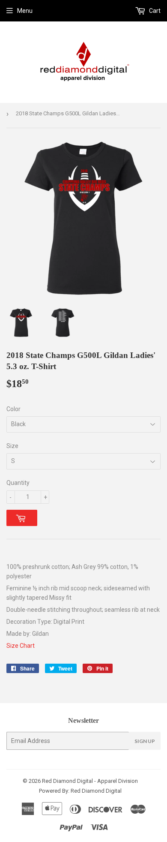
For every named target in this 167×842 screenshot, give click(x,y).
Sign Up (144, 741)
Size (12, 445)
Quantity (18, 482)
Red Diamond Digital (95, 791)
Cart (154, 10)
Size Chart (20, 645)
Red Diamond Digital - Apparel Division (90, 781)
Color (13, 409)
